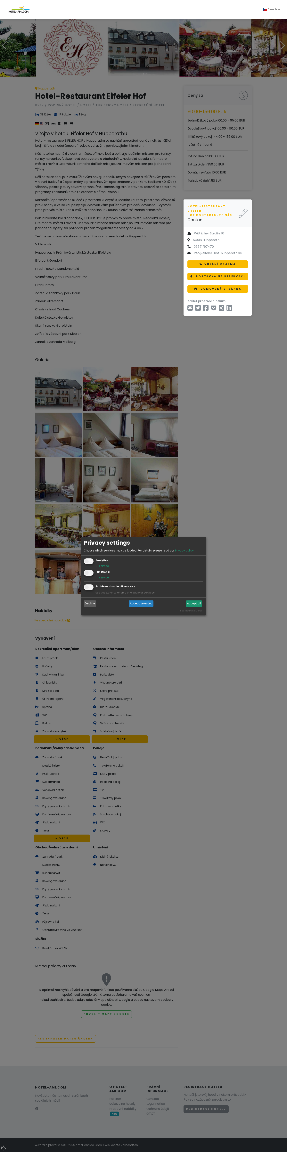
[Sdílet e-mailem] (190, 309)
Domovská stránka (220, 288)
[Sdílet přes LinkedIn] (229, 309)
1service (102, 566)
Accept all (194, 604)
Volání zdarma (220, 264)
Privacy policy (184, 550)
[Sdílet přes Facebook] (206, 309)
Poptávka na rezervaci (220, 276)
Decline (90, 604)
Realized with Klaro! (191, 610)
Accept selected (141, 604)
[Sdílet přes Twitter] (198, 309)
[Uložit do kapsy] (213, 309)
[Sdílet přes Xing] (221, 309)
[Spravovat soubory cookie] (4, 1148)
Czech (272, 9)
